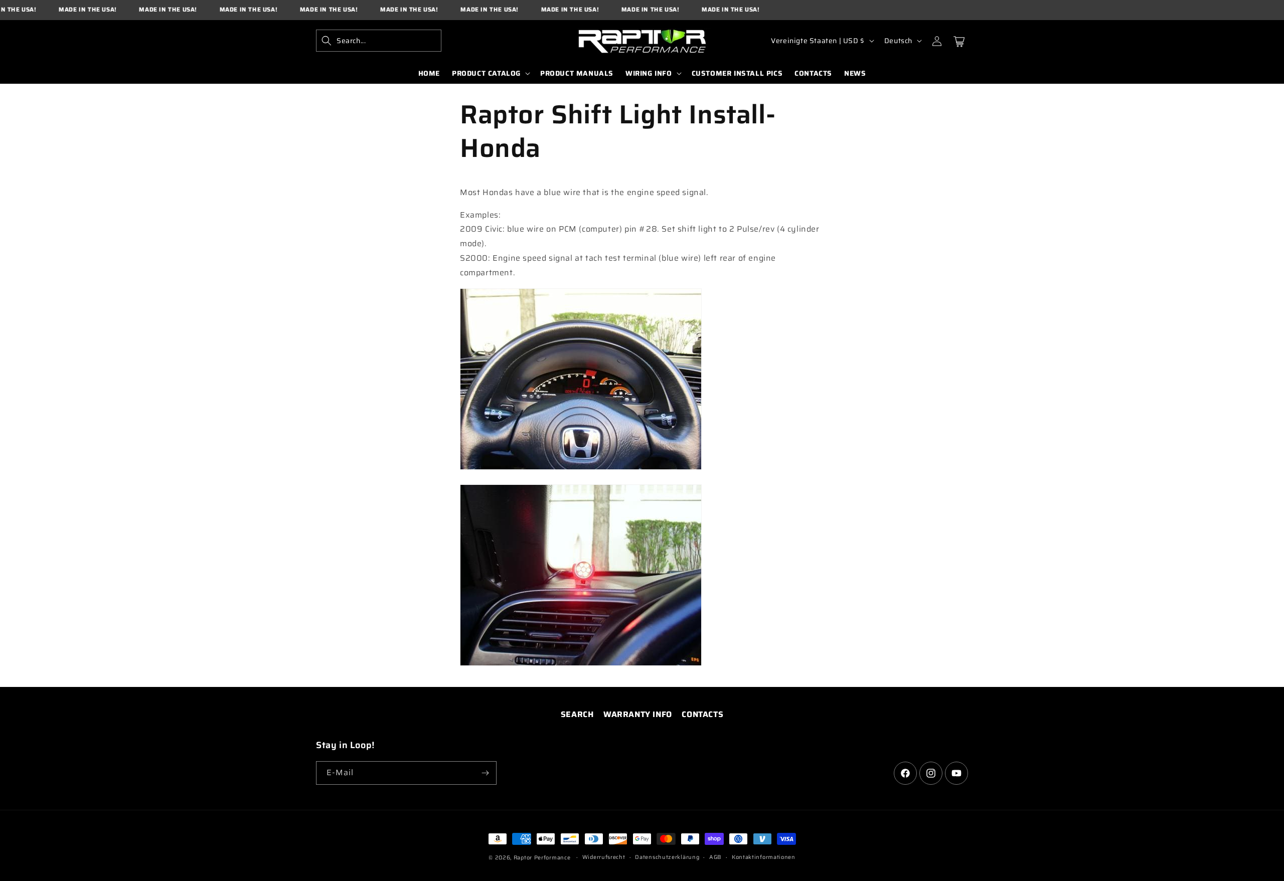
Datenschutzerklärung (667, 857)
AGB (715, 857)
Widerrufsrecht (603, 857)
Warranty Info (637, 714)
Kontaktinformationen (763, 857)
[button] (378, 41)
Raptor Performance (542, 857)
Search (577, 714)
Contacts (702, 714)
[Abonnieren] (485, 773)
